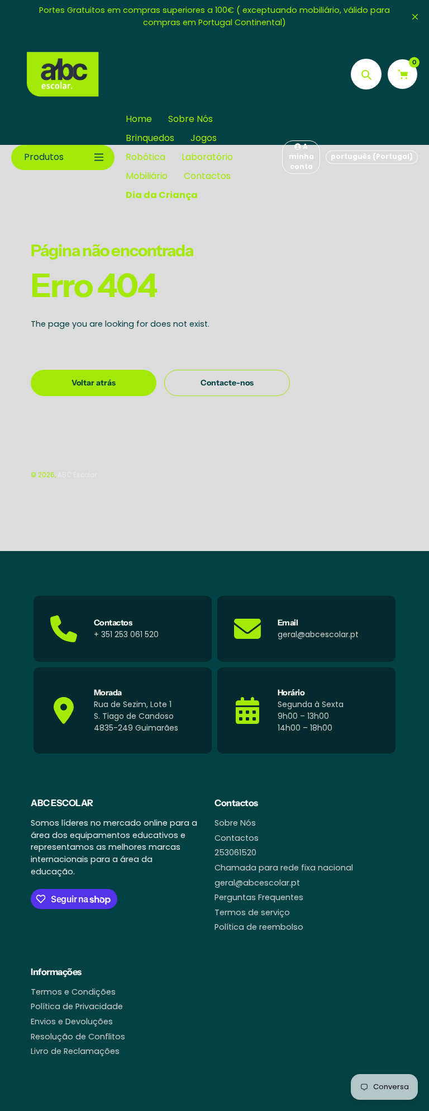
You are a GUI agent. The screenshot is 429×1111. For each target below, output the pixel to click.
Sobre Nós (235, 822)
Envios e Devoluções (72, 1021)
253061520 (235, 852)
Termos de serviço (252, 912)
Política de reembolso (258, 927)
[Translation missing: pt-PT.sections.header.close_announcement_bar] (415, 16)
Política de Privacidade (77, 1006)
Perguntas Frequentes (258, 897)
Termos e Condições (73, 991)
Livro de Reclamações (75, 1051)
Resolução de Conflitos (78, 1036)
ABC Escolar (77, 474)
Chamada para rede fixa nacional (283, 867)
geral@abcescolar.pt (257, 882)
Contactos (236, 838)
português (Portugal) (372, 156)
